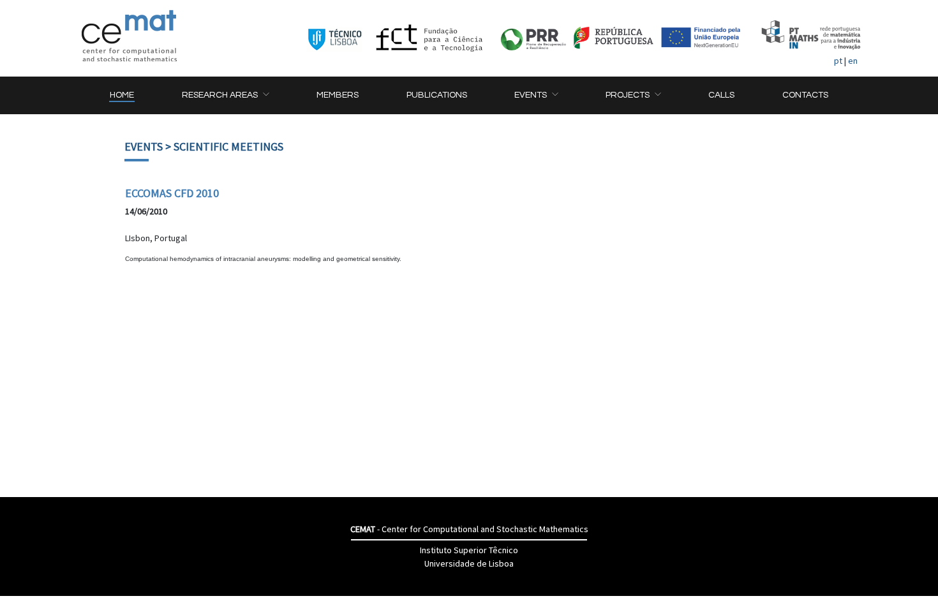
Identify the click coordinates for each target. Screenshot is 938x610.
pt (838, 60)
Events (143, 146)
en (853, 60)
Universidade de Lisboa (469, 563)
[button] (225, 95)
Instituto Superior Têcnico (469, 550)
